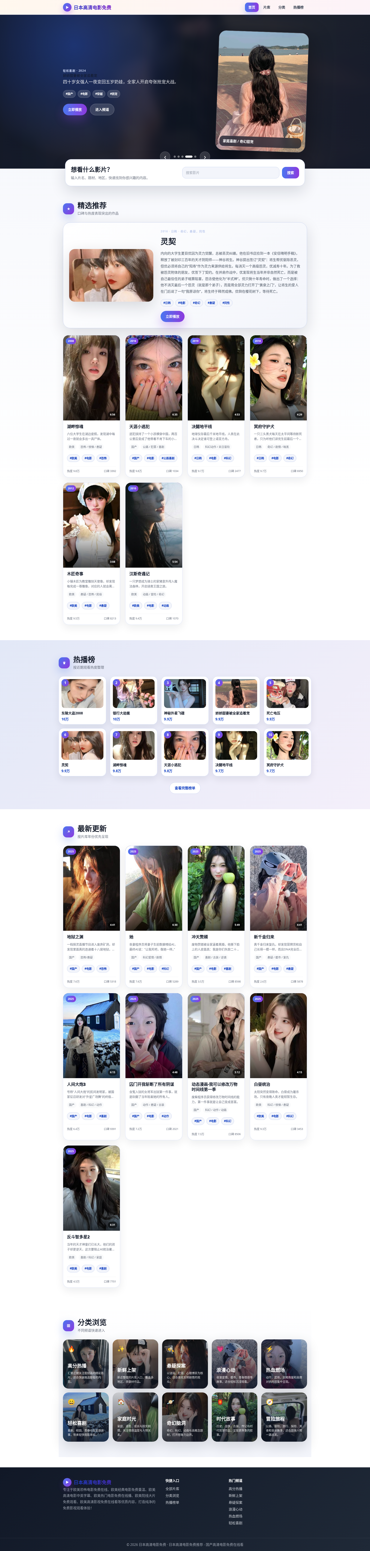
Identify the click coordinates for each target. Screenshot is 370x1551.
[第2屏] (179, 157)
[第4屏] (186, 157)
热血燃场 (235, 1516)
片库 (266, 7)
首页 (251, 7)
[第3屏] (182, 157)
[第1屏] (175, 157)
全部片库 (172, 1488)
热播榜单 (172, 1502)
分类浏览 (172, 1495)
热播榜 (298, 7)
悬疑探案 (235, 1502)
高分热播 (235, 1488)
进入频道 (102, 113)
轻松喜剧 (235, 1523)
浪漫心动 (235, 1509)
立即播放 (75, 113)
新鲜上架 (235, 1495)
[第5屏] (192, 157)
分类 (281, 7)
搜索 (290, 172)
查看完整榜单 (185, 788)
